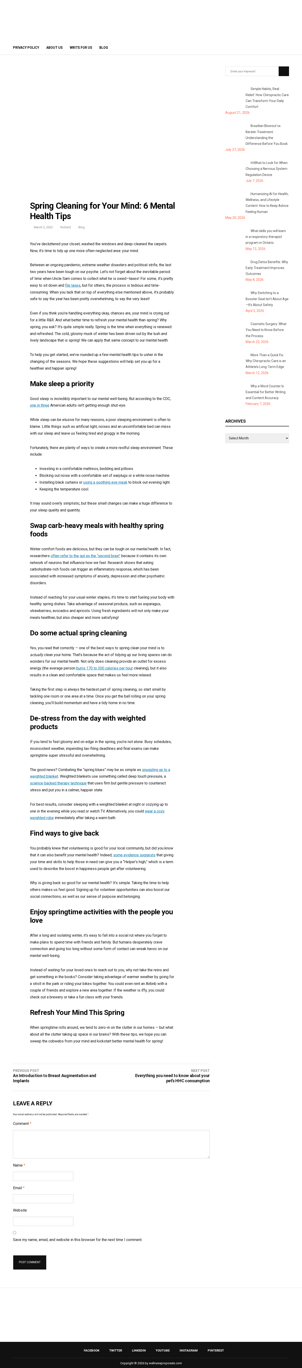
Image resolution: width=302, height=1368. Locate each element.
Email (19, 1188)
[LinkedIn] (265, 48)
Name (19, 1165)
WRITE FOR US (81, 47)
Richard (65, 227)
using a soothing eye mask (105, 482)
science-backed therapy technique (58, 783)
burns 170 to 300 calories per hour (104, 668)
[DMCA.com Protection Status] (151, 1330)
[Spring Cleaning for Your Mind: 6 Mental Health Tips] (111, 196)
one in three (39, 405)
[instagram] (277, 48)
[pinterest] (285, 48)
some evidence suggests (134, 855)
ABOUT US (54, 47)
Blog (103, 47)
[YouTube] (271, 48)
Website (20, 1210)
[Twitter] (258, 48)
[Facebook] (252, 48)
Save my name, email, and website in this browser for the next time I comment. (77, 1239)
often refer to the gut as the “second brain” (85, 556)
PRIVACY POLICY (26, 47)
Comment (22, 1123)
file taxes (72, 285)
